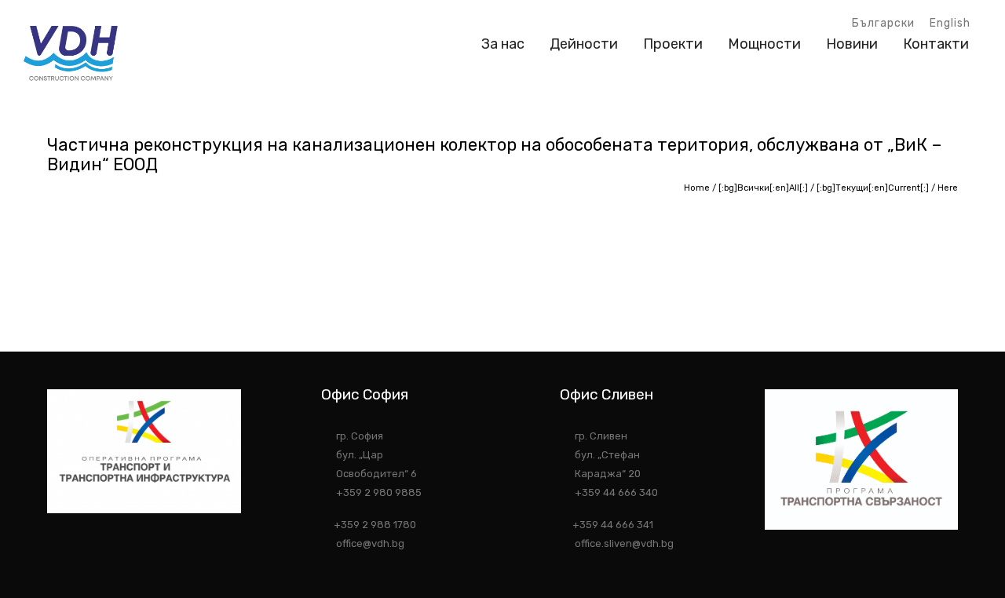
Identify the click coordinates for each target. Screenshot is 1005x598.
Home (697, 188)
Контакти (936, 44)
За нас (502, 44)
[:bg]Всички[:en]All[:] (763, 188)
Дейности (584, 44)
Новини (852, 44)
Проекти (673, 44)
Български (883, 23)
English (950, 23)
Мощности (764, 44)
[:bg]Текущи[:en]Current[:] (873, 188)
